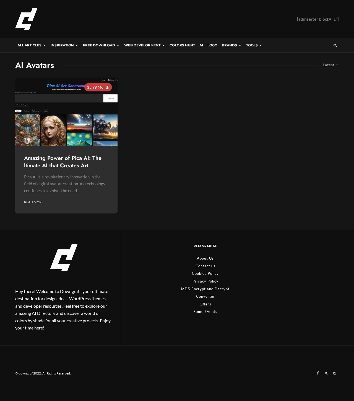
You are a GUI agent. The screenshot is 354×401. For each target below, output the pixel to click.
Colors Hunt (182, 45)
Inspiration (62, 45)
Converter (205, 296)
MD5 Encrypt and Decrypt (205, 289)
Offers (205, 304)
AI (201, 45)
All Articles (29, 45)
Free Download (99, 45)
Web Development (142, 45)
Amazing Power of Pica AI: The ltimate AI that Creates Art (62, 162)
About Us (205, 258)
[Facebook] (318, 373)
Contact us (205, 266)
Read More (33, 202)
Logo (212, 45)
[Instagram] (334, 373)
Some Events (205, 311)
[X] (326, 373)
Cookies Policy (205, 273)
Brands (229, 45)
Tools (252, 45)
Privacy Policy (205, 281)
